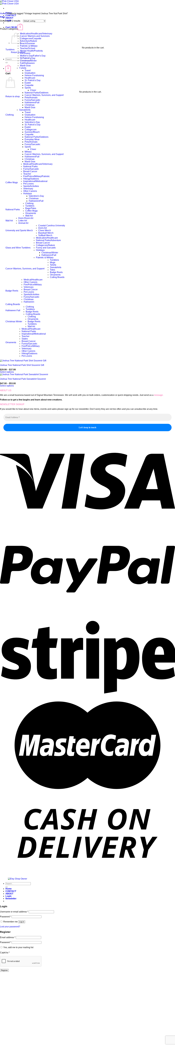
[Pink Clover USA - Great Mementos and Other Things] (9, 2)
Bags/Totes (30, 208)
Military (28, 152)
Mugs (52, 262)
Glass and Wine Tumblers (17, 247)
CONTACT (10, 15)
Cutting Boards (57, 277)
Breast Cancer (30, 171)
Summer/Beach (32, 132)
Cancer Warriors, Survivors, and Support (44, 95)
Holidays (27, 193)
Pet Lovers (25, 53)
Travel (28, 70)
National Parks (30, 166)
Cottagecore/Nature (45, 245)
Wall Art (29, 216)
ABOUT (9, 18)
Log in (21, 922)
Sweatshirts (24, 110)
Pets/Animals (31, 97)
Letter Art (22, 220)
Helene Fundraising (34, 75)
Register (4, 970)
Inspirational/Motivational (35, 181)
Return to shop (12, 96)
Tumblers (9, 49)
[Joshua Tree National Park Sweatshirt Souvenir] (24, 374)
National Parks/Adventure (48, 240)
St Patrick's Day (27, 58)
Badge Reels (56, 272)
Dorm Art (42, 228)
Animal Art (23, 223)
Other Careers (30, 191)
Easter (28, 83)
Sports (28, 88)
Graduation (30, 73)
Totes (52, 270)
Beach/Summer (27, 43)
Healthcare (30, 78)
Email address (7, 937)
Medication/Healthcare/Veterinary (36, 33)
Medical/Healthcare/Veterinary (37, 164)
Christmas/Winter (28, 60)
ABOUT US (5, 390)
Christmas (29, 105)
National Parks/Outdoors (36, 92)
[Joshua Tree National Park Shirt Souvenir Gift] (23, 360)
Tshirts (53, 265)
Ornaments (30, 213)
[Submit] (6, 62)
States (25, 339)
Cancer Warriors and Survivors (35, 36)
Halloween (29, 302)
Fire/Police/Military (33, 284)
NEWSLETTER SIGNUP (12, 404)
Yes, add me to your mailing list (18, 947)
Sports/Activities (31, 186)
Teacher (27, 174)
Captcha (5, 952)
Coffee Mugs (11, 182)
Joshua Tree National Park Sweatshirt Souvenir (23, 379)
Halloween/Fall (32, 102)
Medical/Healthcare (33, 279)
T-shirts (22, 68)
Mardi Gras (25, 65)
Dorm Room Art (25, 218)
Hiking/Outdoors (31, 179)
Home (3, 13)
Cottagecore (31, 129)
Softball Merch (45, 235)
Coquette (29, 85)
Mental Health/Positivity (31, 51)
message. (158, 395)
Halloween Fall (12, 310)
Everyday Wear (32, 139)
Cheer (33, 90)
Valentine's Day (32, 122)
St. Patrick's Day (32, 80)
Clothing (9, 115)
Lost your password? (10, 926)
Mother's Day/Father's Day (33, 56)
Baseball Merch (45, 233)
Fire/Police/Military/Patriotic (36, 176)
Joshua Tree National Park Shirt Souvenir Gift (22, 365)
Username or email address (14, 912)
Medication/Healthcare (47, 238)
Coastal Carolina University (51, 225)
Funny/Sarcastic (32, 100)
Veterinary (28, 188)
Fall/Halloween (27, 63)
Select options (7, 372)
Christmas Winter (13, 321)
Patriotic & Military (28, 46)
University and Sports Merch (19, 230)
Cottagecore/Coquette (30, 38)
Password (5, 916)
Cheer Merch (44, 230)
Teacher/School (27, 48)
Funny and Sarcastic (46, 247)
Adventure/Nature (28, 41)
